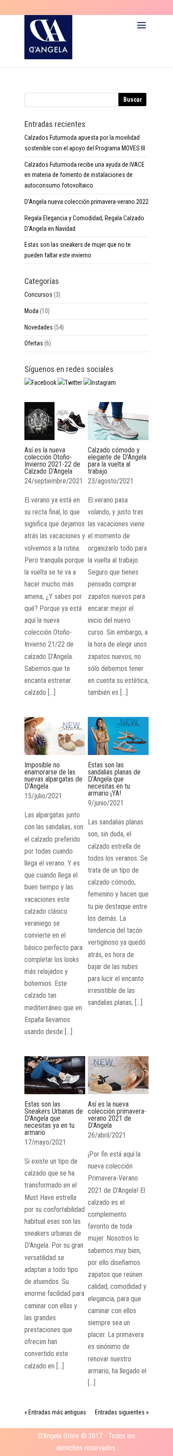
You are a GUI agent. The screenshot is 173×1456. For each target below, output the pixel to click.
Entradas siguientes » (122, 1412)
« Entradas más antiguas (55, 1412)
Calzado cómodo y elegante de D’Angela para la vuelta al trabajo (117, 460)
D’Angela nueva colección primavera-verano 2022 (86, 201)
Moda (31, 310)
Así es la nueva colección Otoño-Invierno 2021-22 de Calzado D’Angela (52, 460)
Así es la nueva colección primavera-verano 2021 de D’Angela (117, 1115)
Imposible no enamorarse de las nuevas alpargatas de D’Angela (53, 775)
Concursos (38, 294)
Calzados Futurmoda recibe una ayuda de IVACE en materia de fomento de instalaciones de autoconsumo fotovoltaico (84, 175)
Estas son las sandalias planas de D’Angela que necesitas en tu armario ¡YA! (114, 779)
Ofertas (33, 343)
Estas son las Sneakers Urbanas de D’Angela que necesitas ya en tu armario (53, 1118)
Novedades (38, 327)
